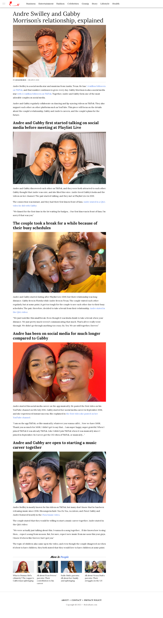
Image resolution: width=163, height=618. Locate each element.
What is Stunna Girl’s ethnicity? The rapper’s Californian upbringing (23, 578)
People (64, 557)
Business (31, 3)
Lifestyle (104, 3)
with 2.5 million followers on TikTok (34, 94)
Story (94, 3)
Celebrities (73, 3)
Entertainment (46, 3)
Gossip (85, 3)
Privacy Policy (93, 600)
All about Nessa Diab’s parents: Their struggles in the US (95, 578)
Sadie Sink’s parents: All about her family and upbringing (70, 578)
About (65, 600)
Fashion (60, 3)
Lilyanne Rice (20, 80)
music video (51, 515)
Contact (76, 600)
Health (115, 3)
